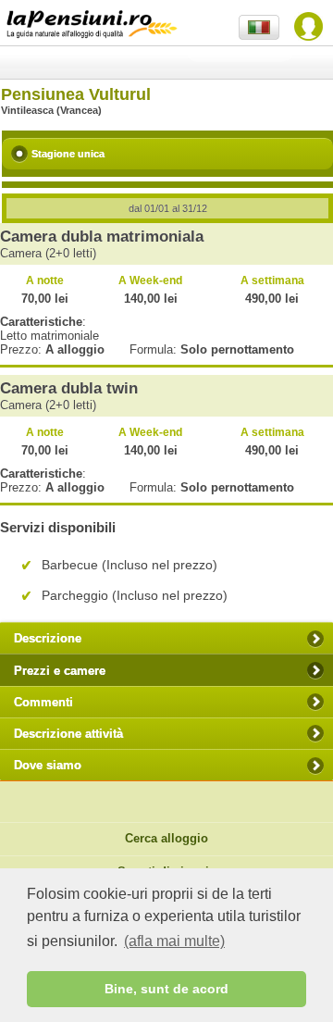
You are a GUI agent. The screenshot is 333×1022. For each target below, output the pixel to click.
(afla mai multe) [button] (174, 941)
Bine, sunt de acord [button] (166, 988)
